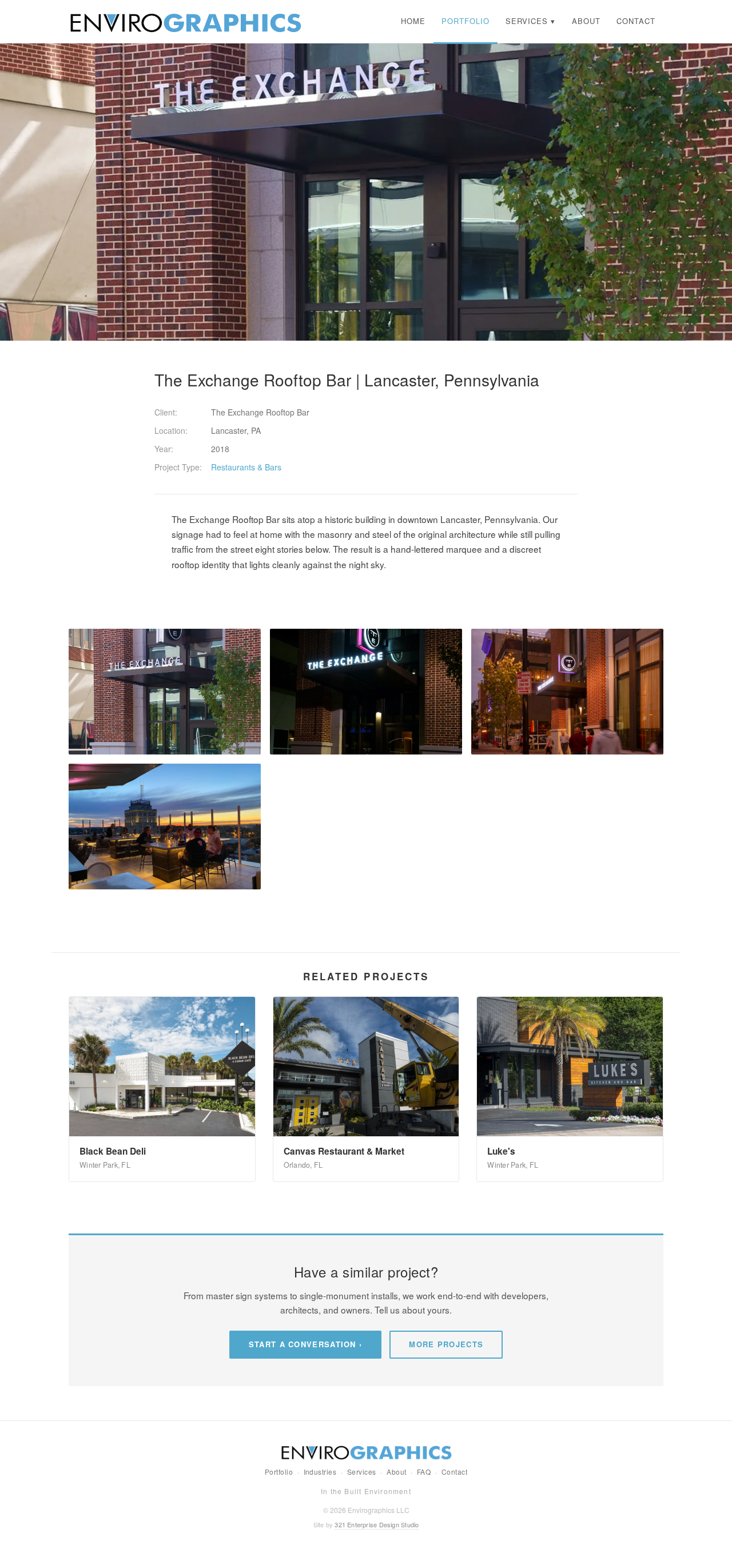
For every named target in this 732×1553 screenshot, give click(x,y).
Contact (454, 1471)
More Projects (446, 1344)
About (396, 1471)
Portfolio (279, 1471)
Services (361, 1471)
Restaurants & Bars (246, 467)
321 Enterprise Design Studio (377, 1524)
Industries (320, 1471)
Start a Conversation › (306, 1344)
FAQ (424, 1471)
